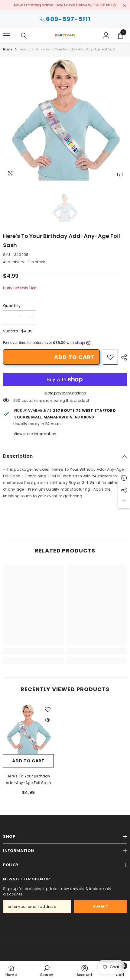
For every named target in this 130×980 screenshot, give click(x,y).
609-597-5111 (68, 19)
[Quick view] (47, 720)
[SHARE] (122, 357)
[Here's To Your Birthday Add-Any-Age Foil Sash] (28, 728)
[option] (65, 119)
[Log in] (106, 35)
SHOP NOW (105, 5)
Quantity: (12, 305)
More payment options (65, 393)
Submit (100, 906)
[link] (110, 357)
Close (124, 6)
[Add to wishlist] (47, 709)
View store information (35, 433)
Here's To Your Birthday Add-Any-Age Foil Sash (28, 779)
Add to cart (74, 357)
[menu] (6, 35)
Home (7, 49)
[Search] (24, 35)
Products (26, 49)
